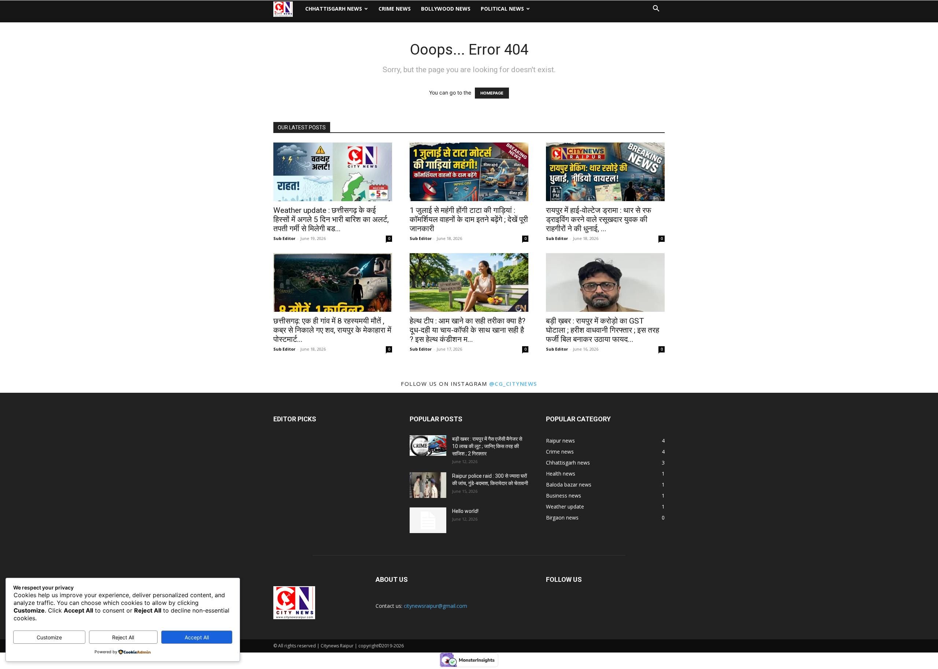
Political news (502, 8)
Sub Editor (284, 238)
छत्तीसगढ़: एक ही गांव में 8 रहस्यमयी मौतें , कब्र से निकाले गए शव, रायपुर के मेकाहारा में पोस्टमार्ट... (332, 330)
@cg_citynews (513, 383)
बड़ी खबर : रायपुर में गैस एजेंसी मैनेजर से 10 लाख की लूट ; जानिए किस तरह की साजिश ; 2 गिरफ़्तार (487, 446)
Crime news (394, 8)
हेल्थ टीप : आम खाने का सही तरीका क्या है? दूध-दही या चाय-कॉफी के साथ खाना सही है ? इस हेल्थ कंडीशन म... (467, 330)
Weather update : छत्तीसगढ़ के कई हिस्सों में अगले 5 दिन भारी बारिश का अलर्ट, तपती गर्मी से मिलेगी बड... (331, 219)
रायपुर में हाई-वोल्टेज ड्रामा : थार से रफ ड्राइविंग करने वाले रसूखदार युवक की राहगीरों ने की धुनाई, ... (598, 219)
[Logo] (286, 9)
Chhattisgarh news (333, 8)
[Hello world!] (428, 520)
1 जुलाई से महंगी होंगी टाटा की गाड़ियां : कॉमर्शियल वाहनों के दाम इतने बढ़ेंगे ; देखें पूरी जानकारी (469, 219)
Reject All (123, 637)
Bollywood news (445, 8)
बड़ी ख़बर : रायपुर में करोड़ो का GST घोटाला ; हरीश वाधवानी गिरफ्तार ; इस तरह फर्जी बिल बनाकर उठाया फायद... (602, 330)
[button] (656, 9)
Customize (49, 637)
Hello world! (465, 511)
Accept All (197, 637)
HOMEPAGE (491, 93)
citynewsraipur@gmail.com (435, 605)
